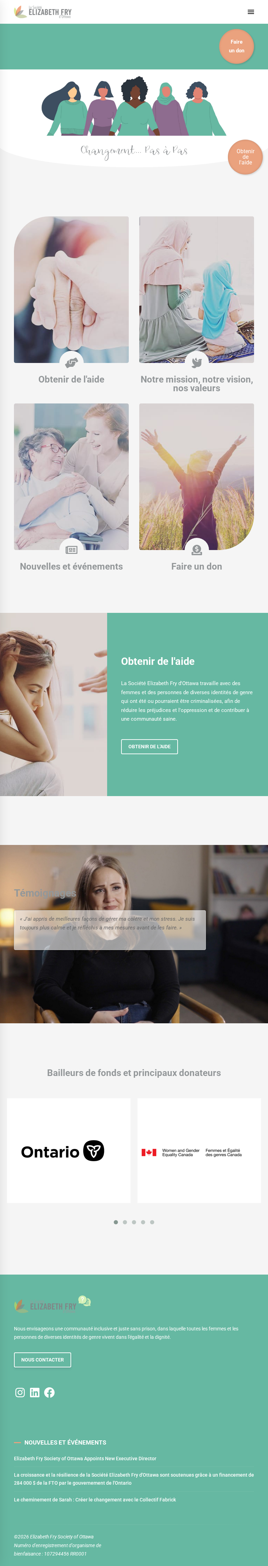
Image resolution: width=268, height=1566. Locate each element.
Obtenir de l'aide (71, 379)
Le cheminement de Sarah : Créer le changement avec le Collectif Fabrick (95, 1499)
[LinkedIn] (35, 1392)
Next (197, 942)
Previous (191, 942)
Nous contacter (42, 1360)
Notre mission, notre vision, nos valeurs (197, 384)
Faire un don (236, 46)
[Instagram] (20, 1392)
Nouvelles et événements (71, 566)
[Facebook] (49, 1392)
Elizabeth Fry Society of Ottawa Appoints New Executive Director (85, 1458)
